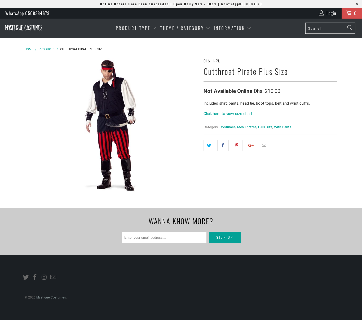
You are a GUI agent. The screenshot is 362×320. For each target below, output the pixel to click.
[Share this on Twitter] (209, 145)
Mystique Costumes (23, 28)
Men (240, 127)
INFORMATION (230, 28)
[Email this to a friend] (264, 145)
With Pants (282, 127)
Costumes (227, 127)
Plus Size (265, 127)
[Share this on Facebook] (223, 145)
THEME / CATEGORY (182, 28)
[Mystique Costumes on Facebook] (35, 277)
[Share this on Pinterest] (236, 145)
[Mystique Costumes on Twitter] (26, 277)
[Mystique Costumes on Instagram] (44, 277)
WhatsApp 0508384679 (27, 13)
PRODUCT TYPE (134, 28)
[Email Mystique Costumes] (54, 277)
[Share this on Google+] (250, 145)
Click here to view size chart (228, 113)
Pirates (251, 127)
